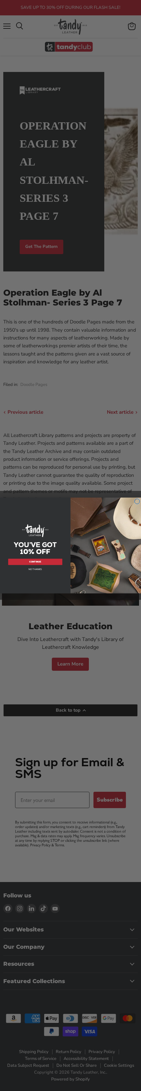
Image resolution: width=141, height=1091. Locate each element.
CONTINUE (35, 561)
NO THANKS (35, 569)
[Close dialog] (137, 501)
